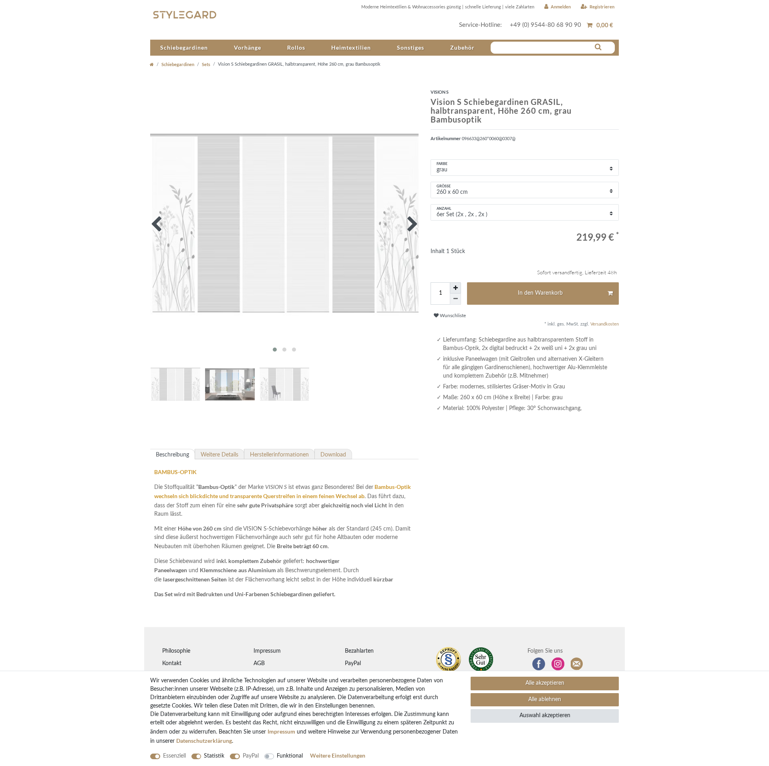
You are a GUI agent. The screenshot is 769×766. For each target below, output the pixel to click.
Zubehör (462, 47)
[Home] (152, 64)
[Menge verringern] (455, 299)
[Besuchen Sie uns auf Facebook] (538, 663)
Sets (206, 64)
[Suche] (598, 47)
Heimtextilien (351, 47)
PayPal (353, 663)
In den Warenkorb (540, 293)
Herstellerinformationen (279, 455)
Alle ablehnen (544, 699)
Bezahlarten (359, 651)
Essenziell (174, 756)
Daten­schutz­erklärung (204, 740)
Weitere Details (219, 455)
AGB (259, 663)
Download (333, 455)
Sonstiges (410, 47)
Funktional (290, 756)
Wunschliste (452, 315)
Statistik (214, 756)
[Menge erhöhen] (455, 288)
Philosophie (176, 651)
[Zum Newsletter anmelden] (577, 663)
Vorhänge (247, 47)
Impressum (267, 651)
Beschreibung (172, 455)
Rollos (296, 47)
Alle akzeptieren (544, 683)
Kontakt (171, 663)
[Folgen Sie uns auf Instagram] (558, 663)
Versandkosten (604, 324)
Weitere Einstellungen (337, 755)
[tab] (172, 454)
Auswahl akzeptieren (544, 715)
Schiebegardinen (184, 47)
